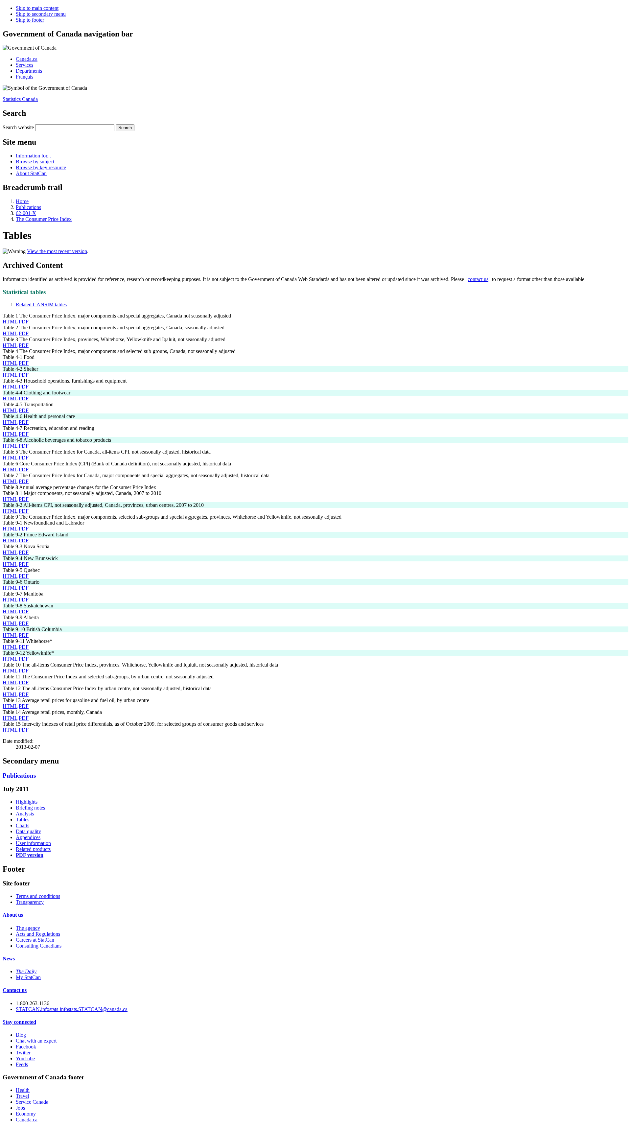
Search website (18, 127)
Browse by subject (35, 161)
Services (24, 65)
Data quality (28, 831)
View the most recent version (57, 251)
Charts (22, 825)
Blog (21, 1035)
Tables (22, 819)
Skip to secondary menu (41, 14)
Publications (28, 207)
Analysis (25, 813)
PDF (24, 321)
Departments (29, 71)
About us (13, 915)
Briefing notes (30, 808)
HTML (10, 321)
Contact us (15, 990)
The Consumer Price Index (44, 219)
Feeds (22, 1064)
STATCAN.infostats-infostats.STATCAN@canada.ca (72, 1009)
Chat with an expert (36, 1041)
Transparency (30, 902)
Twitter (23, 1052)
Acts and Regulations (38, 934)
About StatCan (31, 173)
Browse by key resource (41, 167)
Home (22, 201)
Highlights (26, 802)
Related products (33, 849)
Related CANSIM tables (41, 304)
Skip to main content (37, 8)
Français (24, 77)
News (9, 958)
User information (33, 843)
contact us (478, 279)
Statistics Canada (20, 99)
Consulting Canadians (38, 946)
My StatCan (28, 977)
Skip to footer (30, 20)
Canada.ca (26, 59)
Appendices (28, 837)
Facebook (26, 1046)
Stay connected (19, 1022)
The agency (28, 928)
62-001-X (26, 213)
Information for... (33, 155)
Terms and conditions (38, 896)
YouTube (25, 1058)
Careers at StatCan (35, 940)
